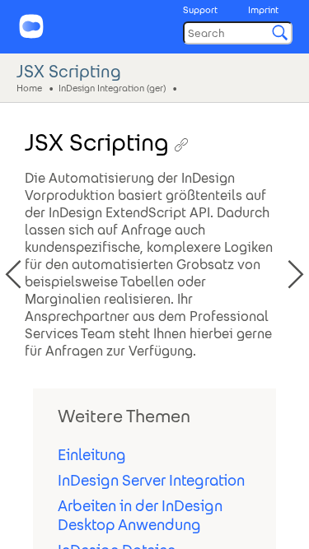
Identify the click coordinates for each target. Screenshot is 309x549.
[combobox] (238, 32)
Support (200, 10)
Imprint (263, 10)
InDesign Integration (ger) (112, 87)
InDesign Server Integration (151, 480)
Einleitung (92, 454)
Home (29, 87)
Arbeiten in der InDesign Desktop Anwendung (140, 515)
